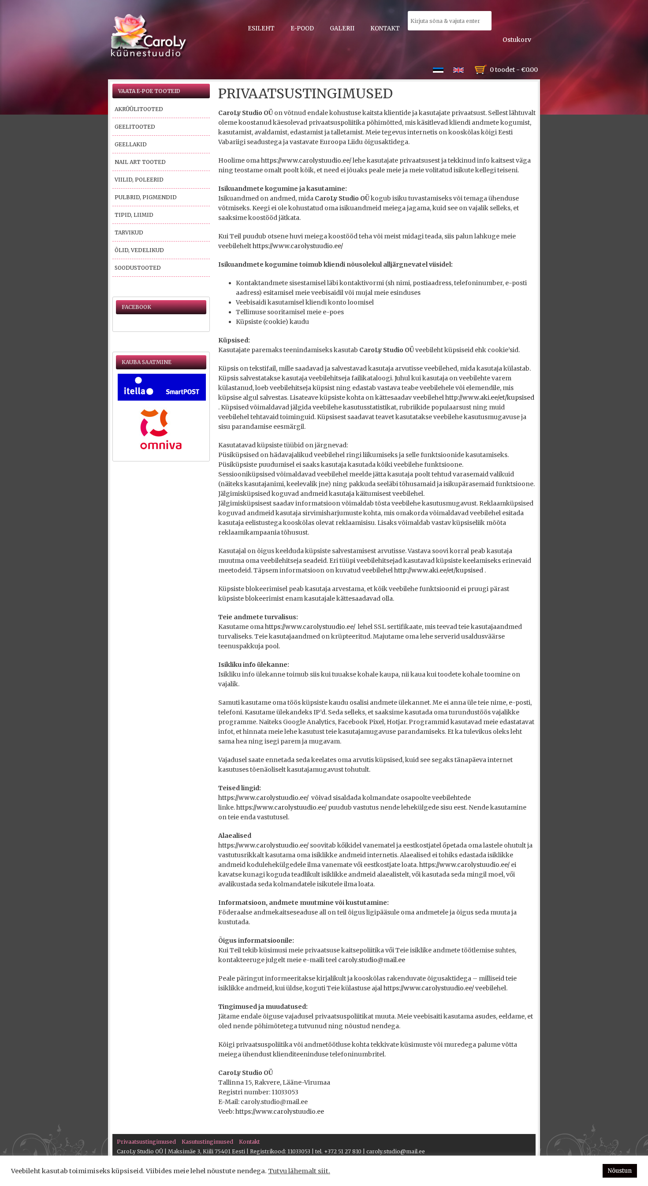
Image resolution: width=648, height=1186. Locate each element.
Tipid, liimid (134, 215)
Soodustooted (138, 267)
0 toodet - (514, 70)
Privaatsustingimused (146, 1141)
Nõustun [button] (620, 1171)
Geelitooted (135, 126)
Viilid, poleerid (139, 179)
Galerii (342, 28)
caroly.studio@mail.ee (371, 960)
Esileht (261, 28)
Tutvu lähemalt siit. (299, 1171)
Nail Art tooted (140, 162)
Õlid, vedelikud (139, 250)
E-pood (302, 28)
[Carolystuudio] (149, 36)
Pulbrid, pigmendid (146, 197)
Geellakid (131, 144)
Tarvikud (129, 232)
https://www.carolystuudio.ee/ (306, 160)
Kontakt (385, 28)
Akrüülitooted (139, 109)
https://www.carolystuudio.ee (279, 1111)
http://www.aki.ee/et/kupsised (489, 398)
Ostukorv (517, 40)
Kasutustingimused (207, 1141)
